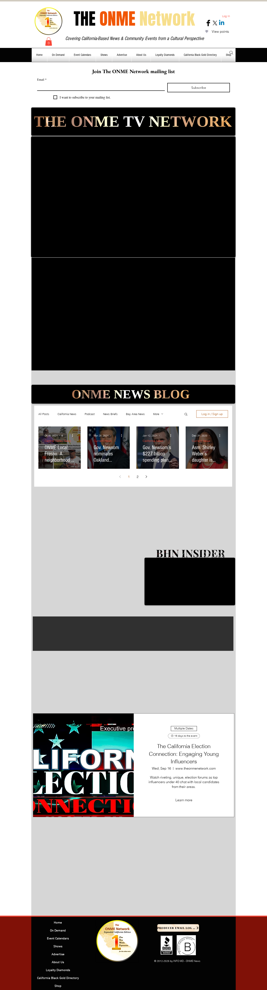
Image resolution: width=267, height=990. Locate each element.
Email (42, 79)
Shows (57, 946)
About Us (58, 962)
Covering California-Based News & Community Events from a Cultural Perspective (134, 38)
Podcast (90, 414)
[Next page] (146, 476)
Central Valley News (58, 441)
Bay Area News (135, 414)
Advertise (58, 954)
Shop (57, 986)
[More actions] (73, 435)
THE (134, 19)
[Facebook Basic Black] (208, 23)
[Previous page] (120, 476)
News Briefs (110, 414)
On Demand (58, 930)
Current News (103, 441)
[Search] (231, 52)
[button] (48, 41)
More (156, 414)
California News (67, 414)
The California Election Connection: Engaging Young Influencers (184, 754)
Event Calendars (58, 938)
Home (58, 923)
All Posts (43, 414)
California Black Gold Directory (58, 978)
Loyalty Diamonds (58, 970)
